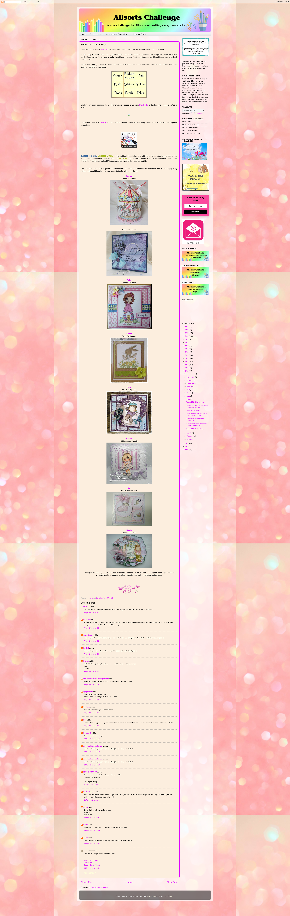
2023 (187, 336)
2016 (187, 358)
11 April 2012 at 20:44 (92, 785)
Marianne (87, 607)
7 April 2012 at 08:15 (91, 613)
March (189, 433)
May (188, 396)
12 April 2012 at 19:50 (92, 831)
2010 (187, 446)
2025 (187, 330)
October (190, 380)
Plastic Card (88, 863)
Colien (85, 807)
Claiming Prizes (139, 34)
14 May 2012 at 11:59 (92, 868)
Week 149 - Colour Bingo (195, 429)
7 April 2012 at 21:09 (91, 654)
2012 (187, 371)
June (189, 393)
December (191, 374)
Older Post (172, 882)
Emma (129, 334)
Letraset (103, 122)
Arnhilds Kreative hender (93, 746)
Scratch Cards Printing (92, 865)
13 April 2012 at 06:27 (92, 844)
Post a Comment (90, 873)
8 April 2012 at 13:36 (91, 700)
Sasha (85, 825)
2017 (187, 355)
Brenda (104, 49)
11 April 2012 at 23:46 (92, 800)
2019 (187, 349)
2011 (187, 443)
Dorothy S (87, 733)
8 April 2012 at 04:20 (91, 671)
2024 (187, 333)
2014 (187, 365)
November (191, 377)
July (188, 390)
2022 (187, 339)
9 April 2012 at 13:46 (91, 726)
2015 (187, 361)
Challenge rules (96, 34)
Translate (199, 113)
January (190, 439)
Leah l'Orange (88, 792)
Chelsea (86, 707)
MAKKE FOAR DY (90, 772)
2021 (187, 342)
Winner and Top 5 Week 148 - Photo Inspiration (197, 425)
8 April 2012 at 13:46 (91, 713)
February (190, 436)
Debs (129, 280)
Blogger (171, 896)
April (188, 399)
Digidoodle (143, 105)
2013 (187, 368)
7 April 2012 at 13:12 (91, 628)
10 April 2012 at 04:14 (92, 739)
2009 (187, 449)
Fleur (129, 387)
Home (83, 34)
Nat (84, 720)
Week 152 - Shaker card (195, 402)
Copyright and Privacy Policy (117, 34)
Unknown (87, 620)
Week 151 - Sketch (193, 410)
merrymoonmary (152, 896)
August (189, 386)
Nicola (129, 530)
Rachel (86, 648)
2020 (187, 345)
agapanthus (88, 692)
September (191, 383)
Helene (129, 439)
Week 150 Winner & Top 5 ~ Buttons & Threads (196, 414)
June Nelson (88, 635)
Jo (129, 488)
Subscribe (196, 212)
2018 (187, 352)
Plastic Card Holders (91, 860)
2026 (187, 326)
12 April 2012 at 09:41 (92, 818)
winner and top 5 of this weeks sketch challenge (197, 406)
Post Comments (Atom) (99, 887)
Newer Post (87, 882)
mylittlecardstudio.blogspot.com (96, 678)
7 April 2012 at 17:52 (91, 641)
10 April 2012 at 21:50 (92, 752)
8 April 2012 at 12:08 (91, 684)
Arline (85, 838)
